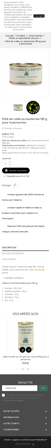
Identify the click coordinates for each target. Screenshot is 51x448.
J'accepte (39, 16)
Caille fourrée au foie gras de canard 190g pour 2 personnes (25, 358)
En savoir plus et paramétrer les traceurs (18, 28)
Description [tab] (9, 247)
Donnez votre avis (12, 128)
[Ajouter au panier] (22, 350)
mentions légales (15, 400)
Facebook (15, 185)
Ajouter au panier (16, 170)
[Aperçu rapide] (29, 350)
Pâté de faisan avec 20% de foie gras (30, 152)
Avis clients (9, 259)
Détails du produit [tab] (13, 253)
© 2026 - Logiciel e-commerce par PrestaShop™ (25, 439)
